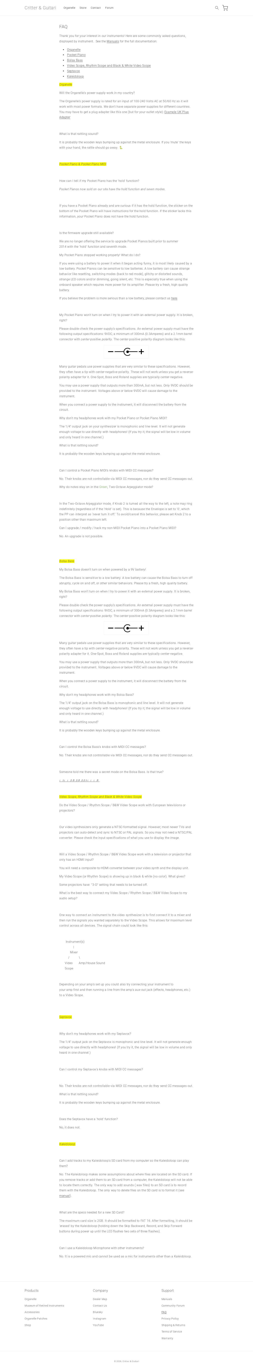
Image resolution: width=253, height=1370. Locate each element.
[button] (217, 8)
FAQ (164, 1312)
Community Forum (173, 1305)
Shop (28, 1325)
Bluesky (98, 1312)
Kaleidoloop (75, 76)
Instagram (99, 1318)
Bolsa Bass (75, 60)
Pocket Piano (76, 55)
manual (64, 1195)
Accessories (32, 1312)
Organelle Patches (36, 1318)
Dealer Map (100, 1299)
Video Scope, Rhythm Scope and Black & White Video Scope (109, 65)
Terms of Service (172, 1331)
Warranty (167, 1338)
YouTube (98, 1325)
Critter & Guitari (131, 1361)
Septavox (73, 71)
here (174, 298)
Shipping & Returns (173, 1325)
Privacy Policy (170, 1318)
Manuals (113, 41)
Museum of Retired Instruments (44, 1305)
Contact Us (100, 1305)
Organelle (73, 49)
